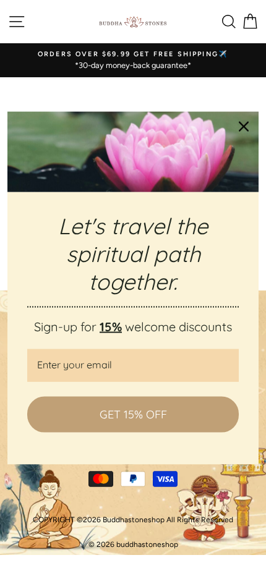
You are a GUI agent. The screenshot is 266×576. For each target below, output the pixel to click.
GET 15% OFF (133, 414)
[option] (133, 60)
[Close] (244, 127)
